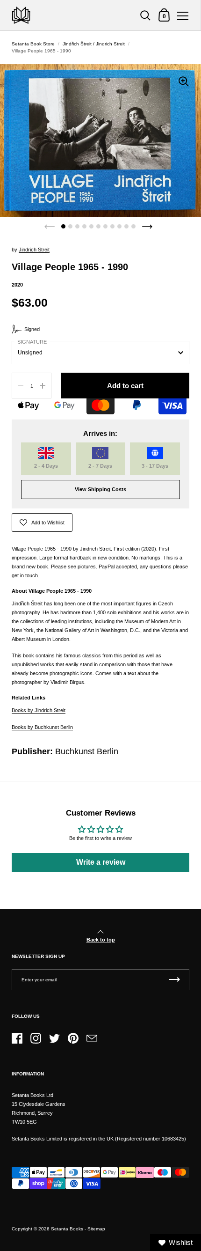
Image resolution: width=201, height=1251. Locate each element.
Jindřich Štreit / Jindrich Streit (94, 43)
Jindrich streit (34, 249)
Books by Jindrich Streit (38, 710)
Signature (32, 342)
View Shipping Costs (100, 489)
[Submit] (174, 979)
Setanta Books (67, 1228)
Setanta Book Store (33, 43)
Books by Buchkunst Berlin (42, 727)
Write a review (100, 862)
